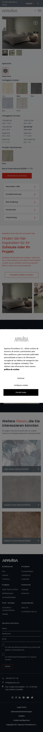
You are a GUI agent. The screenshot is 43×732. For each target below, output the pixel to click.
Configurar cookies (21, 385)
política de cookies (11, 369)
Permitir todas (21, 392)
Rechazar (20, 378)
